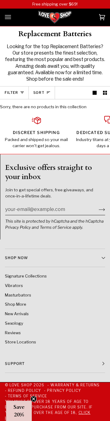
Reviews (13, 332)
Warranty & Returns (74, 385)
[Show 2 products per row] (105, 92)
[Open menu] (14, 17)
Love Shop (20, 385)
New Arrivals (17, 313)
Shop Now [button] (16, 257)
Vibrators (14, 285)
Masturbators (18, 295)
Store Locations (20, 341)
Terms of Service (56, 227)
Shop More (15, 304)
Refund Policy (24, 390)
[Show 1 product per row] (95, 92)
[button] (19, 411)
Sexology (14, 323)
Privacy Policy (18, 227)
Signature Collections (26, 276)
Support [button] (15, 363)
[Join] (97, 209)
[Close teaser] (34, 399)
